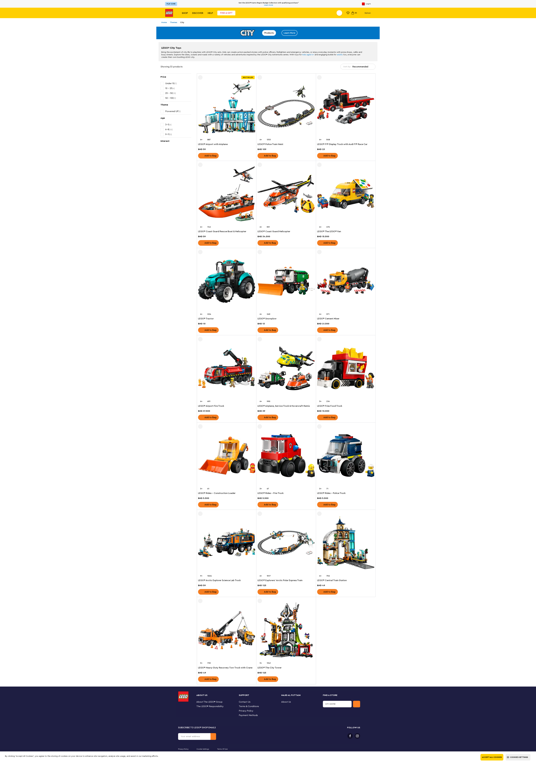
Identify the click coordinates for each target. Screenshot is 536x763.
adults (340, 55)
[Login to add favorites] (200, 77)
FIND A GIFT (226, 13)
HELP (210, 13)
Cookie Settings (203, 749)
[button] (518, 757)
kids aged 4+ (308, 55)
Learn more (268, 5)
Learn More (289, 33)
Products (269, 33)
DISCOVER (197, 13)
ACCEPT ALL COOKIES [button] (492, 757)
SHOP (185, 13)
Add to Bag (210, 156)
